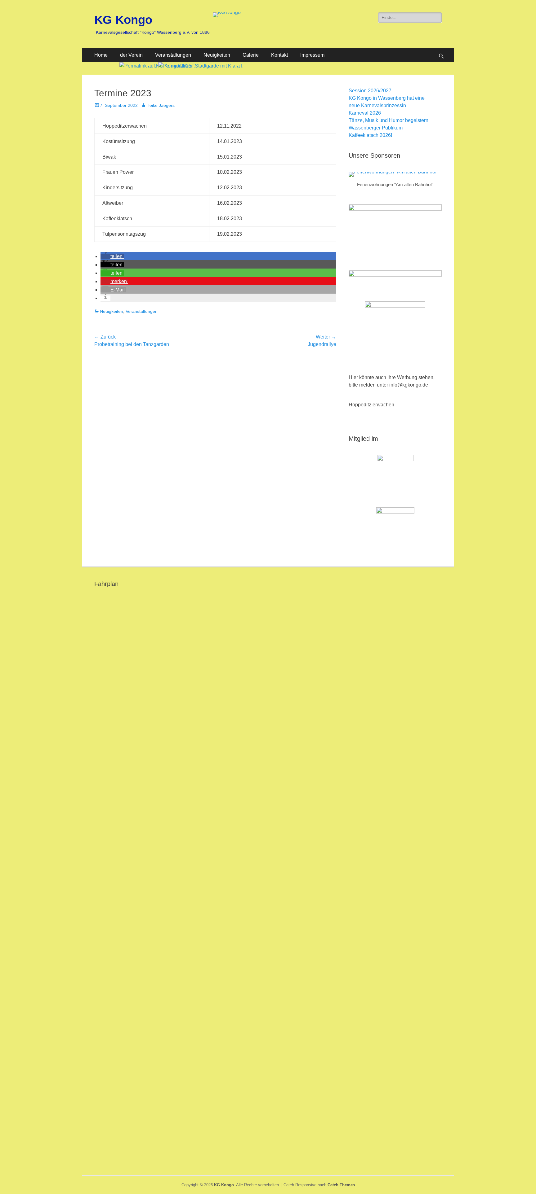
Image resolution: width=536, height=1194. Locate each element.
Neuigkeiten (216, 55)
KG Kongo (123, 19)
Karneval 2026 (365, 113)
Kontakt (279, 55)
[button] (112, 256)
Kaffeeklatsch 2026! (370, 135)
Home (101, 55)
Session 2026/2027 (370, 90)
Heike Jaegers (160, 105)
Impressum (312, 55)
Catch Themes (341, 1185)
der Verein (131, 55)
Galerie (251, 55)
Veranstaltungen (173, 55)
